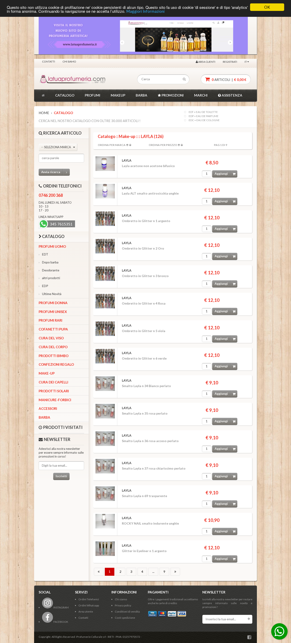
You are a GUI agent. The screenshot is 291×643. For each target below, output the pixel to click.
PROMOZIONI (172, 95)
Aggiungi (221, 173)
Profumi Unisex (53, 312)
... (153, 571)
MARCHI (201, 95)
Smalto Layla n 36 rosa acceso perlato (150, 441)
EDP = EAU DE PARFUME (203, 116)
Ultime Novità (50, 294)
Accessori (48, 408)
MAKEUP (118, 95)
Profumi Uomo (52, 246)
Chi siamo (69, 61)
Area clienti (206, 61)
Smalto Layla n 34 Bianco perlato (146, 386)
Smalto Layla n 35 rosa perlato (145, 413)
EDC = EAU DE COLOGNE (204, 120)
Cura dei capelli (53, 382)
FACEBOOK (60, 621)
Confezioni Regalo (56, 364)
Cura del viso (51, 338)
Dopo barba (48, 262)
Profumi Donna (53, 303)
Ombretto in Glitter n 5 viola (143, 331)
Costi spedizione (125, 617)
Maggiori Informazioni (145, 11)
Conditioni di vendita (127, 611)
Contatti (48, 61)
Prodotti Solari (54, 391)
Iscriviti (61, 476)
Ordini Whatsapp (88, 605)
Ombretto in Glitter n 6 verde (144, 358)
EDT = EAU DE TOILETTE (203, 112)
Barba (44, 417)
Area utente (85, 611)
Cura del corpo (53, 347)
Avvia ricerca (50, 172)
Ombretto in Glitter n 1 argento (146, 221)
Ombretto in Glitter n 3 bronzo (145, 276)
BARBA (141, 95)
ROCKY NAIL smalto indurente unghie (150, 523)
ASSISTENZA (231, 95)
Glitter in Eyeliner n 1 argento (144, 551)
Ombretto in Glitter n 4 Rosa (144, 303)
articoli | (228, 80)
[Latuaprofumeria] (60, 79)
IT (246, 61)
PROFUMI (92, 95)
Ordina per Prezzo (163, 145)
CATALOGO (64, 95)
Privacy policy (123, 605)
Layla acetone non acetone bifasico (148, 166)
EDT (43, 254)
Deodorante (49, 270)
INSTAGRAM (61, 607)
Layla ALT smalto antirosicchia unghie (150, 193)
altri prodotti (49, 278)
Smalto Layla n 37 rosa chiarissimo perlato (154, 468)
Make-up (47, 373)
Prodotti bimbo (53, 356)
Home (44, 113)
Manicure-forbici (55, 400)
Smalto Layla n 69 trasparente (144, 496)
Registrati (230, 61)
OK (267, 7)
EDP (43, 286)
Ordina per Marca (111, 145)
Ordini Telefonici (88, 599)
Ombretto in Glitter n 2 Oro (143, 248)
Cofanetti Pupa (53, 329)
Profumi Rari (50, 320)
